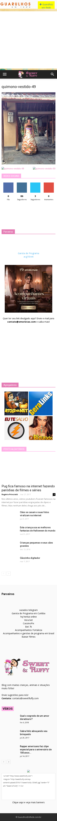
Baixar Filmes (28, 636)
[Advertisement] (28, 39)
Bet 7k (28, 626)
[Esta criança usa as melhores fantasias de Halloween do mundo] (9, 531)
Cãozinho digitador (30, 558)
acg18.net (29, 256)
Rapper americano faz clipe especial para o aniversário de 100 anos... (36, 749)
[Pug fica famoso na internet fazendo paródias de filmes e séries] (28, 469)
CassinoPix (28, 623)
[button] (52, 74)
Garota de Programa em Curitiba (28, 613)
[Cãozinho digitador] (9, 562)
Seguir (21, 183)
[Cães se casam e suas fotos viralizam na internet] (9, 516)
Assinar (49, 183)
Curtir (8, 183)
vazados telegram (28, 610)
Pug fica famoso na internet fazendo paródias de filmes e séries (28, 488)
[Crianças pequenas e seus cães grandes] (9, 546)
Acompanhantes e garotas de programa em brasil (28, 633)
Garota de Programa (28, 253)
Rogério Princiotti (10, 494)
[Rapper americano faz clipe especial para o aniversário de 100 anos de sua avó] (9, 750)
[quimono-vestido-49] (28, 163)
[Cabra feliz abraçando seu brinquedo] (9, 735)
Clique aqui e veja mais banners (28, 802)
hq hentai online (28, 616)
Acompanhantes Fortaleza (28, 630)
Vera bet (28, 620)
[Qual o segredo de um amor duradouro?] (9, 719)
